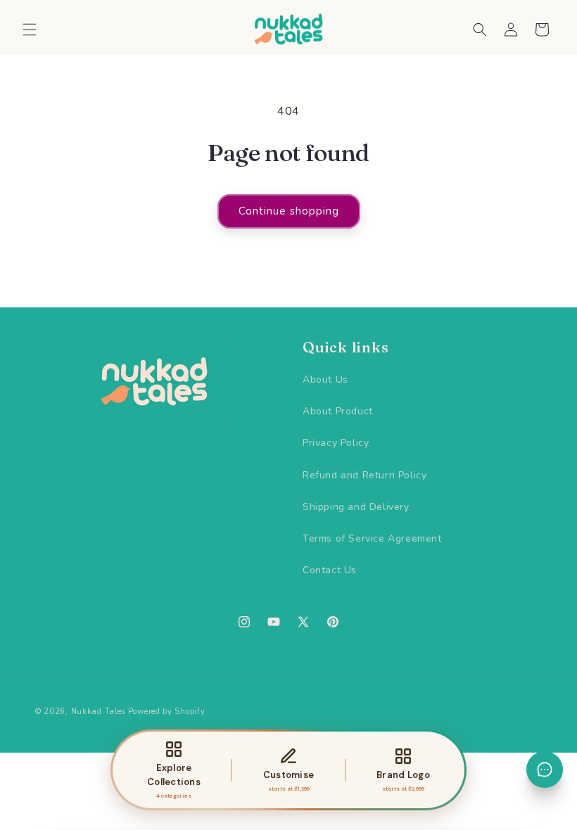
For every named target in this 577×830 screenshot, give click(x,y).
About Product (338, 411)
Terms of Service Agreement (372, 538)
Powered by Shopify (166, 711)
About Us (325, 379)
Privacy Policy (336, 442)
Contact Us (330, 570)
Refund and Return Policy (364, 475)
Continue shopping (289, 211)
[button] (29, 29)
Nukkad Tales (98, 711)
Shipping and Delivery (356, 506)
